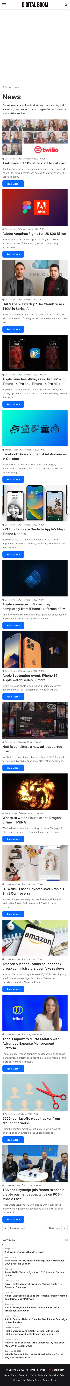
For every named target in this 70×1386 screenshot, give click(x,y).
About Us (23, 1375)
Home (7, 87)
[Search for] (66, 5)
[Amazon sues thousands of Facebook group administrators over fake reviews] (35, 938)
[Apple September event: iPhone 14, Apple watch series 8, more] (35, 649)
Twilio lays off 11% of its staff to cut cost (34, 163)
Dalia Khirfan (11, 159)
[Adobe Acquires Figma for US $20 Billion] (35, 207)
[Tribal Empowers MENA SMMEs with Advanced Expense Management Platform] (35, 1013)
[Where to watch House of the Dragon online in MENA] (35, 791)
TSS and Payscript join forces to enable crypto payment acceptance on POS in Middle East (33, 1194)
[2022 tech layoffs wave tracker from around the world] (35, 1092)
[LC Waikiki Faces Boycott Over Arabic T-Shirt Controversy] (35, 863)
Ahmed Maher (11, 450)
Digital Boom (57, 1369)
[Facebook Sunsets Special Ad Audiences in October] (35, 428)
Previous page (17, 1228)
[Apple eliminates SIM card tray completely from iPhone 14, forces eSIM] (35, 578)
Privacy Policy (34, 1380)
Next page (54, 1228)
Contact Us (19, 1380)
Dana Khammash (12, 884)
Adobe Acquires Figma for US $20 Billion (34, 234)
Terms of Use (50, 1380)
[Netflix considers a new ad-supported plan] (35, 720)
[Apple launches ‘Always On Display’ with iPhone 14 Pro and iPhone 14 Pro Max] (35, 353)
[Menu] (4, 5)
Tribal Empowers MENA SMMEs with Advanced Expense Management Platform (30, 1043)
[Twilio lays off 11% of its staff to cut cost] (35, 137)
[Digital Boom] (35, 4)
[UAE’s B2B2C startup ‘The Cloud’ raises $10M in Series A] (35, 278)
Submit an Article (57, 1375)
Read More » (13, 183)
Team (33, 1375)
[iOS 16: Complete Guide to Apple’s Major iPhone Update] (35, 503)
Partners (42, 1375)
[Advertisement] (35, 47)
